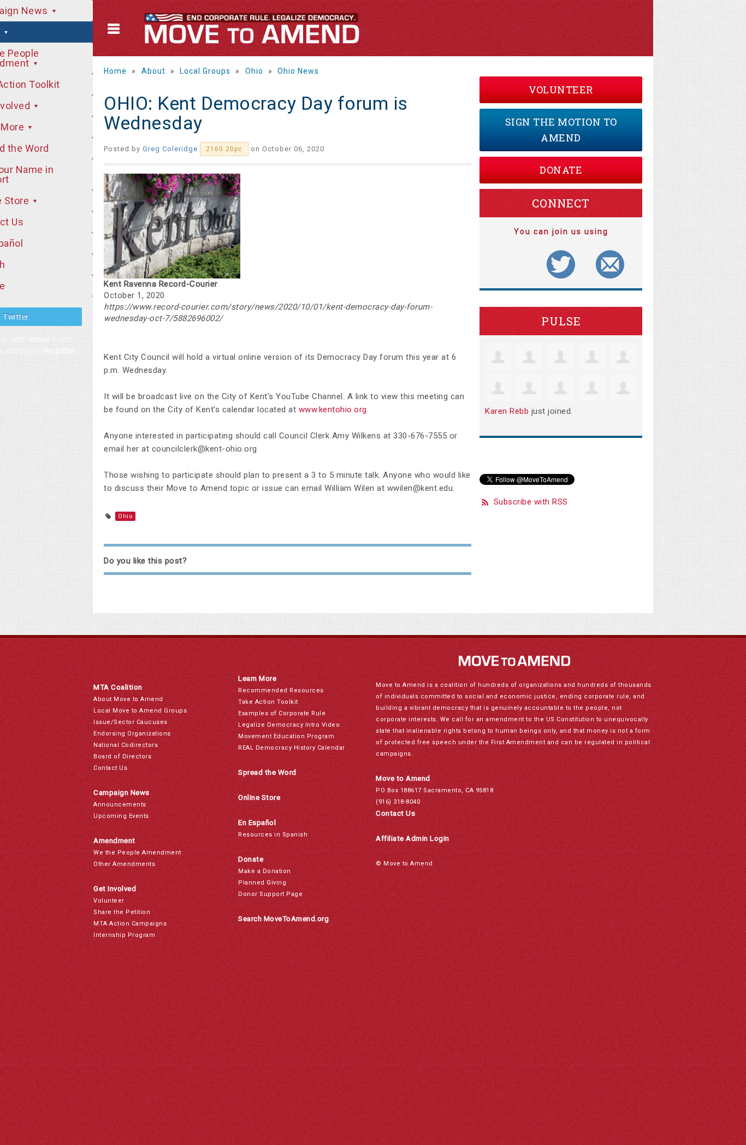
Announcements (119, 804)
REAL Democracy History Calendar (291, 747)
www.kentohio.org (333, 409)
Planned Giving (262, 882)
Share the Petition (121, 912)
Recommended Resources (281, 690)
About (153, 71)
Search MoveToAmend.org (283, 919)
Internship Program (124, 935)
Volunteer (561, 89)
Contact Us (110, 768)
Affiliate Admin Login (412, 838)
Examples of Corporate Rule (281, 713)
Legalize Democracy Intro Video (289, 724)
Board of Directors (122, 756)
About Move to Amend (128, 699)
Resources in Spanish (272, 834)
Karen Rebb (507, 411)
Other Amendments (124, 864)
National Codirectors (125, 745)
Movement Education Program (286, 736)
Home (115, 71)
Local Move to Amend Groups (140, 710)
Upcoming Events (121, 816)
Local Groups (205, 71)
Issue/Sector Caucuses (130, 722)
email (39, 339)
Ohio (254, 71)
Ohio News (298, 71)
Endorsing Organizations (132, 733)
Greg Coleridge (170, 149)
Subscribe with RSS (531, 502)
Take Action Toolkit (268, 701)
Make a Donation (264, 871)
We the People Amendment (137, 852)
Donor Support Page (270, 894)
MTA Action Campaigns (130, 923)
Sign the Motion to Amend (561, 129)
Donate (561, 169)
